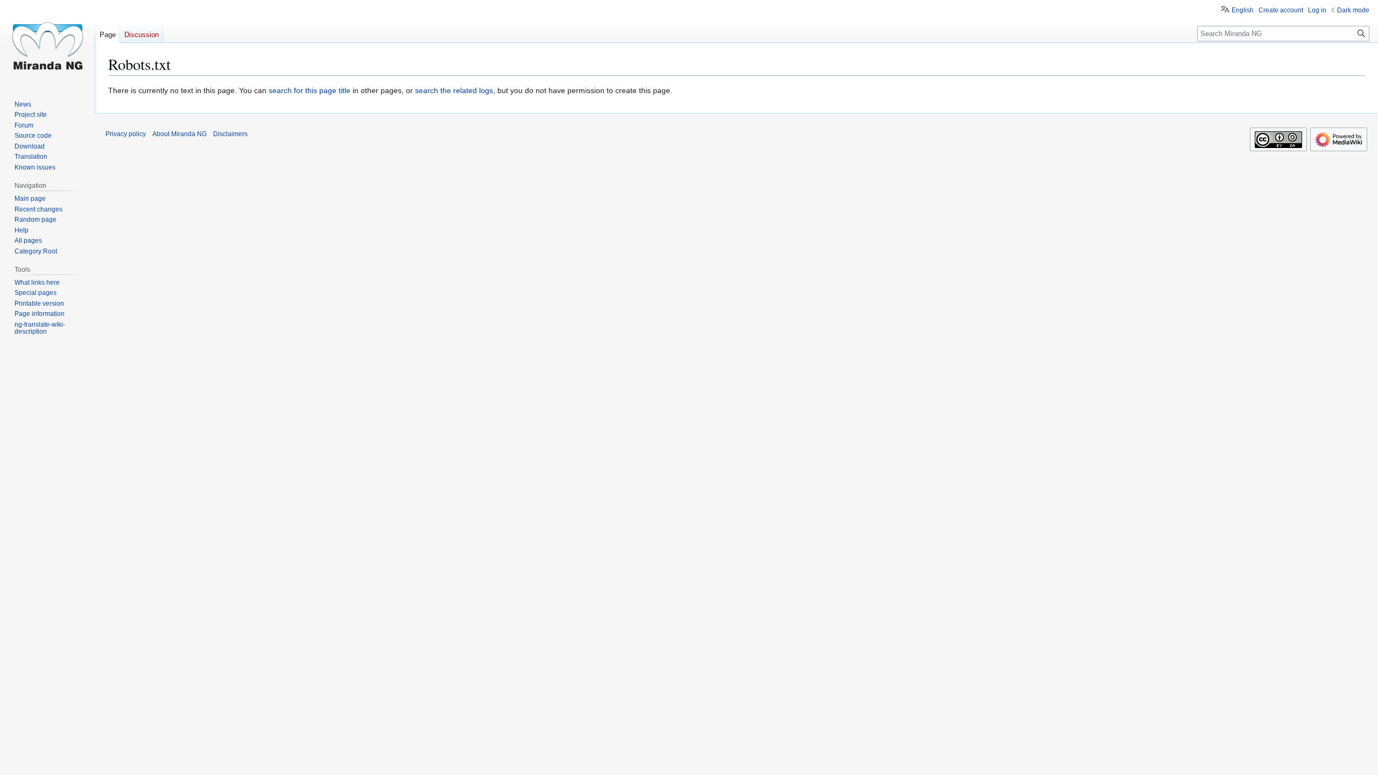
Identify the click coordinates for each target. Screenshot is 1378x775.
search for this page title (309, 90)
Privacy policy (126, 134)
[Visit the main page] (47, 43)
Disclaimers (230, 134)
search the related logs (454, 90)
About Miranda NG (179, 134)
